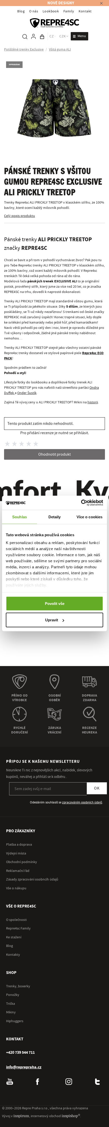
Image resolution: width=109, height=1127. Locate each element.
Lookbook (51, 11)
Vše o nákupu (16, 888)
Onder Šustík (27, 393)
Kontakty (13, 954)
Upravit (51, 620)
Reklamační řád (17, 871)
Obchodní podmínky (21, 862)
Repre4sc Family (18, 928)
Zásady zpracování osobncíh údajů (32, 879)
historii (92, 402)
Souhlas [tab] (19, 516)
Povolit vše (54, 603)
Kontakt (85, 11)
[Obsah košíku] (42, 36)
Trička (10, 1003)
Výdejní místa (16, 853)
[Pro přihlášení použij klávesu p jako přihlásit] (33, 36)
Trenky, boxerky (18, 986)
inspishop (71, 1115)
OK (97, 788)
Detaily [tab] (54, 516)
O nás (33, 11)
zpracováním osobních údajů (82, 802)
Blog (21, 11)
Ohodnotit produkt (54, 454)
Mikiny (11, 1012)
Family (68, 11)
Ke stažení (13, 937)
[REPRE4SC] (54, 23)
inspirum (21, 1115)
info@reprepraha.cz (23, 1067)
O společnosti (16, 920)
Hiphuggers (14, 1021)
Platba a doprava (19, 844)
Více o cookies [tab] (89, 516)
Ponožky (12, 995)
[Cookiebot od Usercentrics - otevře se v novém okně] (81, 503)
